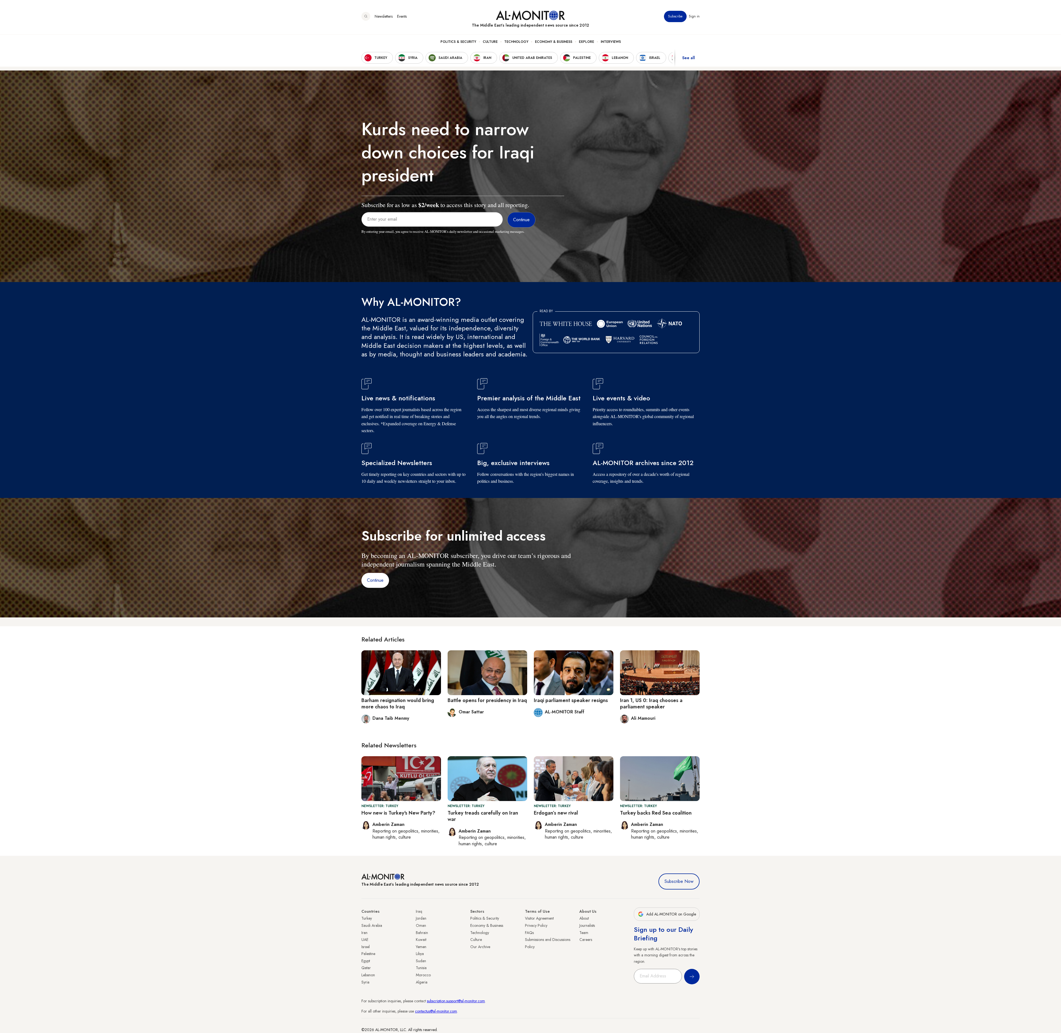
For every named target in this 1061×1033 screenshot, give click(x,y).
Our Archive (480, 946)
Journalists (587, 925)
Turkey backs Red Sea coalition (656, 813)
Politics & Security (458, 41)
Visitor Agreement (539, 918)
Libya (420, 953)
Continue (375, 580)
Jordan (421, 918)
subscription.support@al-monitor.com (456, 1001)
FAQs (529, 932)
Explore (586, 41)
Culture (490, 41)
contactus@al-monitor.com (436, 1011)
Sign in (694, 16)
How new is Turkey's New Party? (398, 813)
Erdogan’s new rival (556, 813)
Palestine (368, 953)
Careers (585, 939)
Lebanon (368, 975)
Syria (365, 982)
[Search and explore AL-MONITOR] (365, 16)
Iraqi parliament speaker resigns (571, 700)
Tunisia (421, 968)
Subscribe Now (679, 881)
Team (583, 932)
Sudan (421, 961)
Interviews (611, 41)
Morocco (423, 975)
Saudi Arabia (371, 925)
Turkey (366, 918)
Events (402, 16)
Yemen (421, 946)
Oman (421, 925)
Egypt (365, 961)
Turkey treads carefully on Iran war (483, 816)
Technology (516, 41)
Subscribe (675, 16)
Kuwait (421, 939)
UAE (364, 939)
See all (688, 58)
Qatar (366, 968)
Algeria (421, 982)
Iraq (419, 911)
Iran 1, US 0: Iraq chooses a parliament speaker (651, 703)
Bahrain (422, 932)
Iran (364, 932)
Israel (365, 946)
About (584, 918)
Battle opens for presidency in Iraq (487, 700)
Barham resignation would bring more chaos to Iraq (397, 703)
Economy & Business (553, 41)
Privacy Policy (536, 925)
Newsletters (384, 16)
